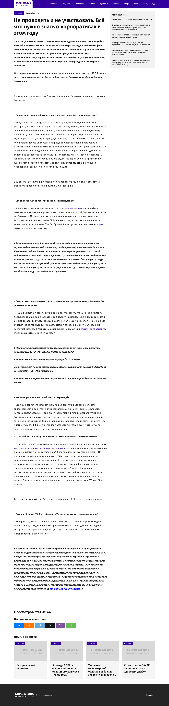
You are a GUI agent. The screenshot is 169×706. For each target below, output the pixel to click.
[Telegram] (40, 625)
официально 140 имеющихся (64, 588)
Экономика (79, 4)
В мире (92, 4)
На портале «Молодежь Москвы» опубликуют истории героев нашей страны (131, 36)
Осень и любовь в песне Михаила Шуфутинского (132, 19)
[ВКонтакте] (19, 625)
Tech (136, 4)
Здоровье (104, 4)
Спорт (126, 4)
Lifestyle (146, 4)
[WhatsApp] (71, 625)
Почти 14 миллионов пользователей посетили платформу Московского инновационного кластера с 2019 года (131, 62)
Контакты (149, 695)
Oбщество (66, 4)
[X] (50, 625)
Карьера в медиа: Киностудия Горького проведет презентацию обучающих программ (131, 44)
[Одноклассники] (29, 625)
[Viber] (60, 625)
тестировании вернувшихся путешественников (40, 448)
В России (53, 4)
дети (100, 224)
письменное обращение (92, 329)
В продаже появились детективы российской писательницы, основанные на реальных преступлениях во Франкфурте (131, 27)
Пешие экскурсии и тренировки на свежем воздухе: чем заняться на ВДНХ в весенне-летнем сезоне (130, 52)
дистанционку (73, 208)
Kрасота (116, 4)
